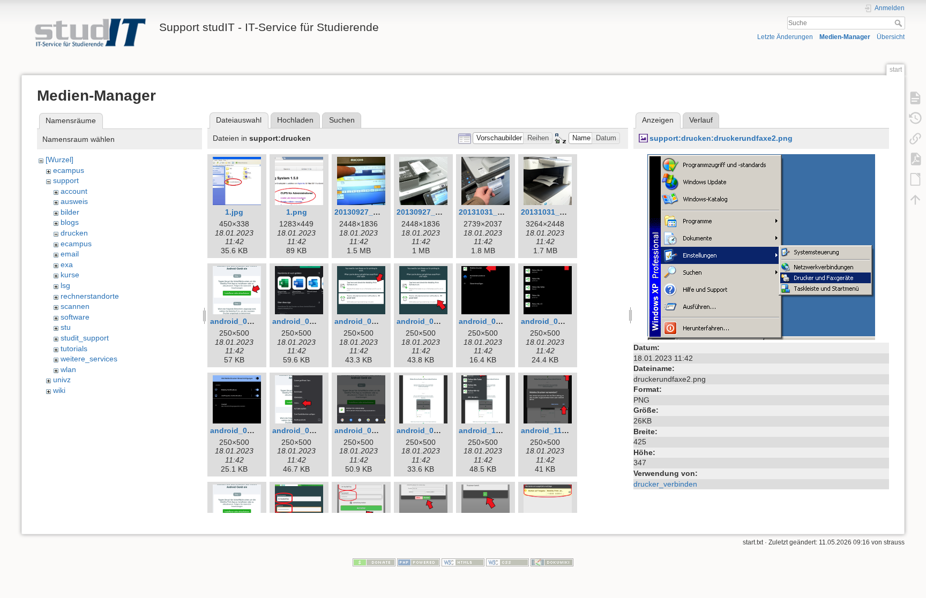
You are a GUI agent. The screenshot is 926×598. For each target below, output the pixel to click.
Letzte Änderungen (785, 37)
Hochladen (295, 120)
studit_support (85, 338)
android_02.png (301, 321)
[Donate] (374, 562)
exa (67, 264)
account (74, 191)
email (70, 253)
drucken (74, 233)
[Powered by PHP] (418, 562)
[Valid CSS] (507, 562)
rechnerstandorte (90, 296)
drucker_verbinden (665, 484)
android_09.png (425, 430)
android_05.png (550, 321)
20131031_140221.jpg (498, 212)
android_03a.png (428, 321)
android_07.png (301, 430)
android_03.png (363, 321)
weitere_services (89, 358)
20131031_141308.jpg (560, 212)
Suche (899, 23)
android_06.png (239, 430)
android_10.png (488, 430)
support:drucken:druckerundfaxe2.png (721, 138)
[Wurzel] (59, 159)
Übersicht (891, 37)
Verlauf (701, 120)
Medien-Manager (844, 37)
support (66, 180)
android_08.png (363, 430)
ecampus (68, 170)
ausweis (74, 201)
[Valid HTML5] (463, 562)
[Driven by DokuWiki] (552, 562)
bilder (70, 212)
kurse (70, 274)
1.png (296, 212)
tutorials (74, 348)
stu (66, 327)
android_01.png (239, 321)
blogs (70, 222)
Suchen (342, 120)
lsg (65, 285)
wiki (59, 390)
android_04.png (488, 321)
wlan (68, 369)
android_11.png (549, 430)
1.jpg (234, 212)
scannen (75, 306)
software (75, 317)
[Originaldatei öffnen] (761, 246)
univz (62, 379)
